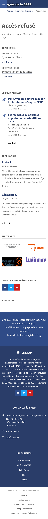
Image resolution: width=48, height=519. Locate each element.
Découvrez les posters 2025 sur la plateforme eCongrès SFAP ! (26, 100)
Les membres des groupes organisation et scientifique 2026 (24, 118)
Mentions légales (24, 500)
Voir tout (12, 142)
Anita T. (7, 162)
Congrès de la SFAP (16, 4)
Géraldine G (9, 195)
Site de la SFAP (24, 460)
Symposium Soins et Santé (17, 71)
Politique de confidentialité (24, 504)
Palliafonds (24, 470)
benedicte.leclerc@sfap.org (24, 335)
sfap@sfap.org (12, 437)
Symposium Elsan (12, 57)
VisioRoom (7, 62)
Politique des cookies (24, 509)
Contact (24, 479)
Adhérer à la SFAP (24, 465)
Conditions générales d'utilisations (24, 513)
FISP (24, 475)
